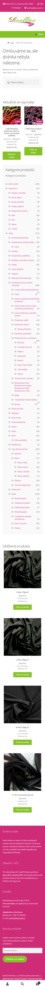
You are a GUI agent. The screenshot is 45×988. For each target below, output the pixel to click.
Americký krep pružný (20, 238)
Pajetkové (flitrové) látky (21, 278)
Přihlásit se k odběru (15, 959)
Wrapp (17, 404)
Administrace (8, 978)
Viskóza (18, 528)
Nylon (17, 458)
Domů (12, 43)
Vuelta (20, 374)
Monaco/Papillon (24, 329)
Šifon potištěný (21, 440)
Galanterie (13, 188)
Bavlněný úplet (20, 498)
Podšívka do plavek (22, 507)
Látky (11, 233)
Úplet (14, 494)
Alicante (18, 453)
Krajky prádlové (18, 206)
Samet (14, 426)
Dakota (20, 351)
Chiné (17, 294)
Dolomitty (22, 356)
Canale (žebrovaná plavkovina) (27, 290)
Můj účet (7, 984)
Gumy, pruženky (18, 202)
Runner (20, 360)
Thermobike (22, 369)
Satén (14, 431)
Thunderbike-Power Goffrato (26, 400)
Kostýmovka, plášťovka (21, 256)
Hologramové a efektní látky (23, 242)
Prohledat (22, 984)
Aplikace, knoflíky (19, 193)
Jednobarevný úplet (22, 503)
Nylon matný (23, 467)
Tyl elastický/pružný (22, 485)
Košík (34, 982)
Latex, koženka (17, 269)
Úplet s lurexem (21, 523)
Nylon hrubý (22, 462)
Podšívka (15, 413)
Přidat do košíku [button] (11, 155)
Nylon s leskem (24, 471)
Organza (15, 274)
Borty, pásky (16, 197)
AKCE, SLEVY (13, 184)
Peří (13, 220)
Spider (17, 395)
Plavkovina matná (22, 324)
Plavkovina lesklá (21, 320)
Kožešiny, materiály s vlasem (23, 260)
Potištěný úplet (21, 512)
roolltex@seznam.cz (17, 918)
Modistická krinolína (20, 211)
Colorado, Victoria (25, 347)
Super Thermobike (25, 365)
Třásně (14, 229)
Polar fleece (16, 418)
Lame (17, 247)
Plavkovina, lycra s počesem (25, 338)
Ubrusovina (16, 489)
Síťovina (18, 480)
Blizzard (21, 342)
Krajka (14, 264)
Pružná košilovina (19, 422)
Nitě (13, 215)
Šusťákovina (16, 444)
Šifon (14, 435)
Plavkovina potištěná (23, 333)
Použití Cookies (20, 978)
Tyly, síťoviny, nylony (19, 449)
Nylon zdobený (23, 476)
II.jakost (15, 251)
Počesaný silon (17, 408)
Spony (14, 224)
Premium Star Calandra (24, 378)
